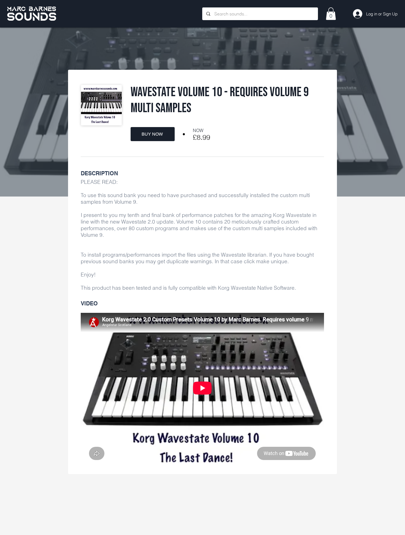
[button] (331, 13)
